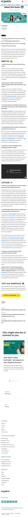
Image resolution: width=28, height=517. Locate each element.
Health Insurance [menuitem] (5, 442)
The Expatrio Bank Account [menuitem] (7, 444)
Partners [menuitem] (3, 430)
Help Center (3, 4)
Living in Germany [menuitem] (5, 459)
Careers (9, 4)
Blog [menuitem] (2, 472)
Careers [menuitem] (3, 425)
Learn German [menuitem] (4, 453)
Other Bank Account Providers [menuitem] (8, 447)
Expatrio (11, 10)
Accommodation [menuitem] (5, 451)
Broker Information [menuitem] (6, 514)
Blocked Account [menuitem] (5, 440)
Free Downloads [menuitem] (5, 480)
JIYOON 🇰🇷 (4, 29)
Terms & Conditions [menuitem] (10, 513)
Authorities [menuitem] (3, 482)
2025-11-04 (3, 319)
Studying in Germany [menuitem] (6, 461)
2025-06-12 (3, 308)
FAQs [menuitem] (2, 474)
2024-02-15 (3, 312)
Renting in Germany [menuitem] (5, 466)
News (3, 302)
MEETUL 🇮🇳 (4, 28)
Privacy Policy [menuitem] (18, 513)
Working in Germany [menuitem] (6, 463)
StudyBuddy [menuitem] (4, 449)
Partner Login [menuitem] (4, 432)
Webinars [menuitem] (3, 476)
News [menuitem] (2, 484)
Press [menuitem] (2, 428)
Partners (13, 4)
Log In (18, 4)
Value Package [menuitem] (4, 438)
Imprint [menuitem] (3, 513)
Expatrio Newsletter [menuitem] (5, 478)
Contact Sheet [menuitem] (4, 497)
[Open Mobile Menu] (25, 1)
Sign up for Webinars (10, 295)
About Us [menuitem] (3, 423)
